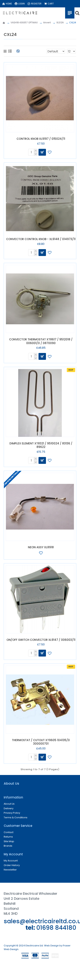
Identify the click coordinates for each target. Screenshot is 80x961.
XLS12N (60, 22)
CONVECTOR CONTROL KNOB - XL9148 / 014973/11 (41, 239)
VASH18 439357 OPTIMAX (24, 22)
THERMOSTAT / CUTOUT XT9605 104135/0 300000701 (41, 742)
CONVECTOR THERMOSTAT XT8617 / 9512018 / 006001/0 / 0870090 (41, 341)
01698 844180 (56, 927)
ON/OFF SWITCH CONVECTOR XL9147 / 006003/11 (41, 640)
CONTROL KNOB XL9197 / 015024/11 (41, 139)
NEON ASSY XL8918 (41, 547)
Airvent (47, 22)
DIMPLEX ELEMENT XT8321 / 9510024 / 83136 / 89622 (40, 445)
